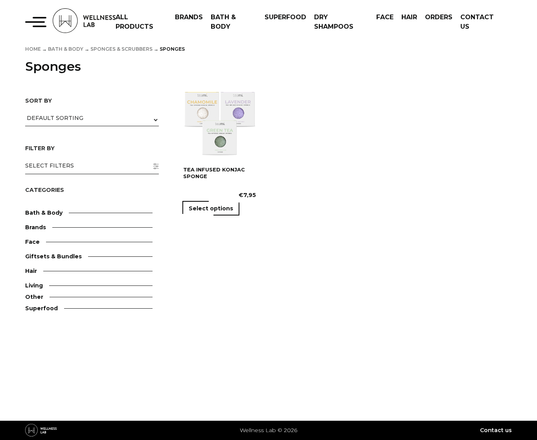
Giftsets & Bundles (53, 256)
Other (34, 296)
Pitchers (64, 353)
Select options (211, 208)
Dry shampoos (73, 316)
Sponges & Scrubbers (121, 49)
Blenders (65, 331)
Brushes (64, 412)
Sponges (64, 390)
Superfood (41, 308)
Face (32, 241)
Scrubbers (67, 378)
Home (33, 49)
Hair (31, 270)
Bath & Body (65, 49)
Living (34, 285)
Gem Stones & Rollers (83, 424)
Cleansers (66, 276)
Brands (35, 227)
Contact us (496, 430)
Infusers (64, 342)
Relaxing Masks (74, 435)
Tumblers (66, 365)
